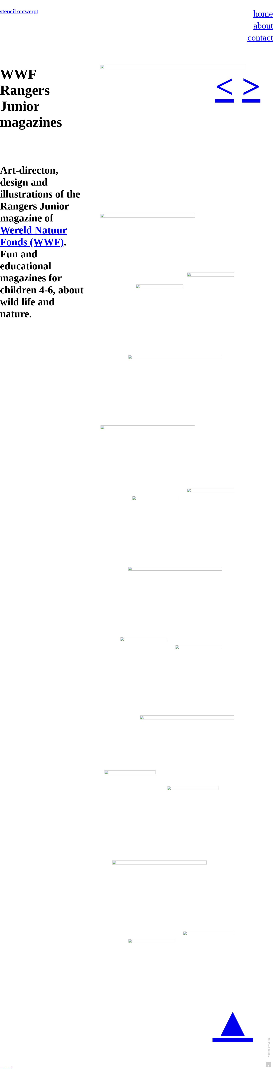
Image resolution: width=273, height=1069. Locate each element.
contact (260, 37)
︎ (10, 1065)
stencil (8, 11)
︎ (2, 1065)
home (263, 13)
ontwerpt (27, 11)
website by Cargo (268, 1047)
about (263, 25)
